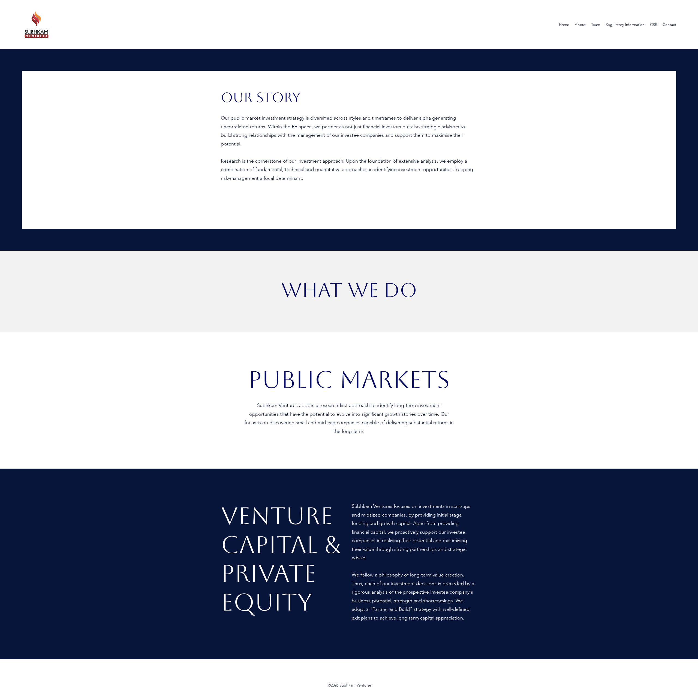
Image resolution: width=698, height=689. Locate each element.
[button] (580, 24)
